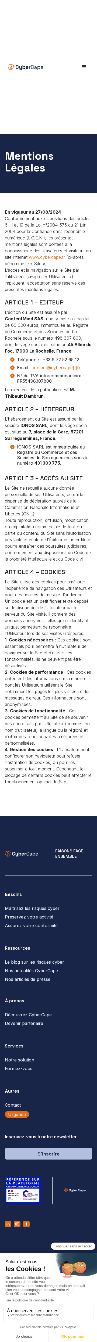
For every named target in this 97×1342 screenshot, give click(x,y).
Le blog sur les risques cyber (34, 962)
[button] (84, 67)
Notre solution (19, 1060)
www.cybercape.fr (47, 257)
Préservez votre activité (29, 917)
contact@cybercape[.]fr (56, 367)
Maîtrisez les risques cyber (32, 908)
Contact (13, 1105)
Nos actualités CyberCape (31, 970)
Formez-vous (18, 1068)
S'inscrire (48, 1154)
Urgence (17, 1114)
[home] (24, 67)
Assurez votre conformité (31, 925)
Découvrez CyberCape (28, 1014)
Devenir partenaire (24, 1023)
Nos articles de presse (27, 979)
